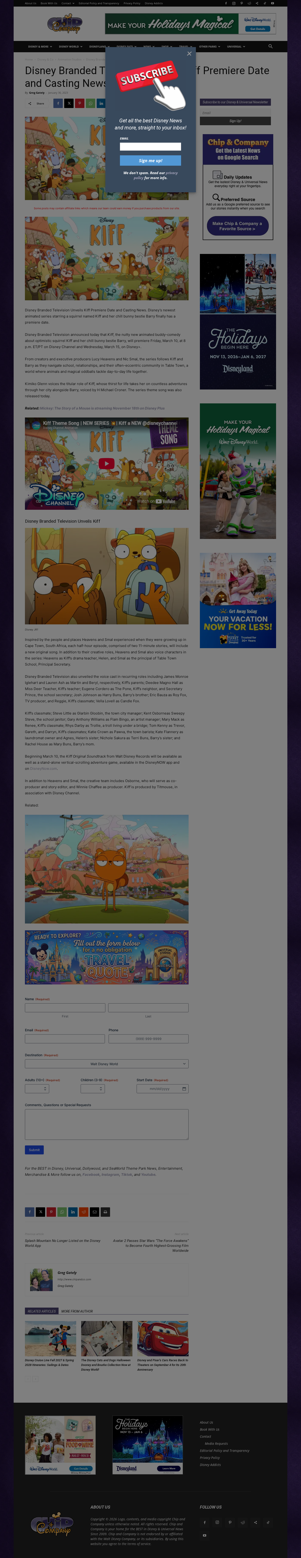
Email (124, 138)
